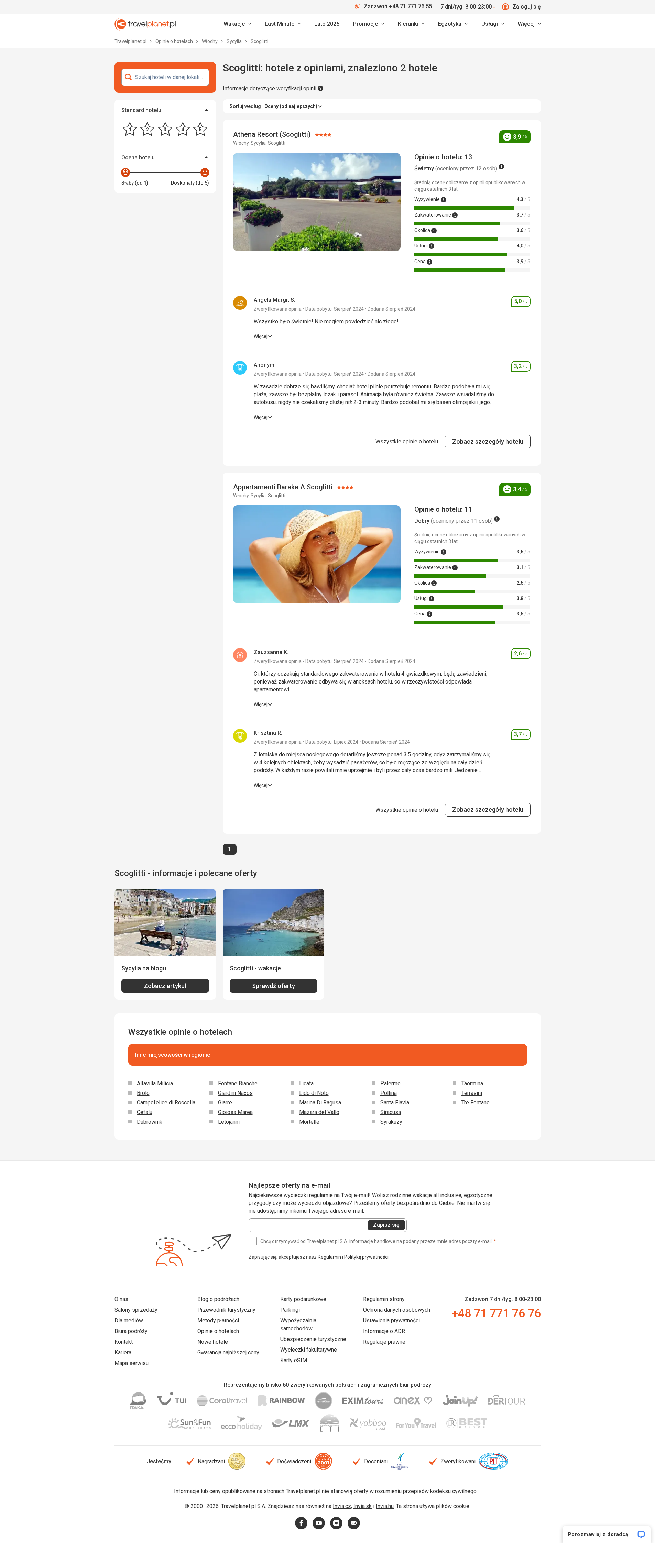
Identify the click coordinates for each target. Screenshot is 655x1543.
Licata (306, 1083)
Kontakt (123, 1342)
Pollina (388, 1093)
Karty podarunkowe (303, 1299)
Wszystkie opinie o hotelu (406, 441)
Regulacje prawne (384, 1342)
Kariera (122, 1352)
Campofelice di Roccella (166, 1102)
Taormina (472, 1083)
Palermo (390, 1083)
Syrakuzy (391, 1122)
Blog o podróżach (218, 1299)
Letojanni (229, 1122)
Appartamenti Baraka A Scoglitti (284, 487)
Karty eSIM (293, 1360)
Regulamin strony (384, 1299)
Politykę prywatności (366, 1257)
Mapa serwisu (131, 1363)
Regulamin (329, 1257)
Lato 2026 (326, 24)
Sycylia (235, 41)
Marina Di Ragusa (320, 1102)
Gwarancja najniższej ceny (228, 1352)
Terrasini (471, 1093)
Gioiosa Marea (235, 1112)
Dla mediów (128, 1320)
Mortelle (309, 1122)
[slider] (125, 172)
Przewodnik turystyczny (226, 1310)
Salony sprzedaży (135, 1310)
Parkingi (290, 1310)
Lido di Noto (314, 1093)
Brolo (143, 1093)
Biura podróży (131, 1331)
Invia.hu (385, 1506)
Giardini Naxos (235, 1093)
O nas (121, 1299)
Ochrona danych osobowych (396, 1310)
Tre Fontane (475, 1102)
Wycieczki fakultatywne (308, 1349)
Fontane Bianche (238, 1083)
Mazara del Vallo (319, 1112)
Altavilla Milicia (155, 1083)
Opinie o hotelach (174, 41)
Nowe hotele (212, 1342)
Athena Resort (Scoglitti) (273, 134)
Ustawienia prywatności (391, 1320)
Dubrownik (149, 1122)
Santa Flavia (394, 1102)
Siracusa (390, 1112)
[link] (282, 24)
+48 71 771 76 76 (496, 1313)
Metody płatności (218, 1320)
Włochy (210, 41)
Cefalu (144, 1112)
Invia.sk (362, 1506)
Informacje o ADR (384, 1331)
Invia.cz (342, 1506)
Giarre (225, 1102)
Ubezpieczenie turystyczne (313, 1339)
